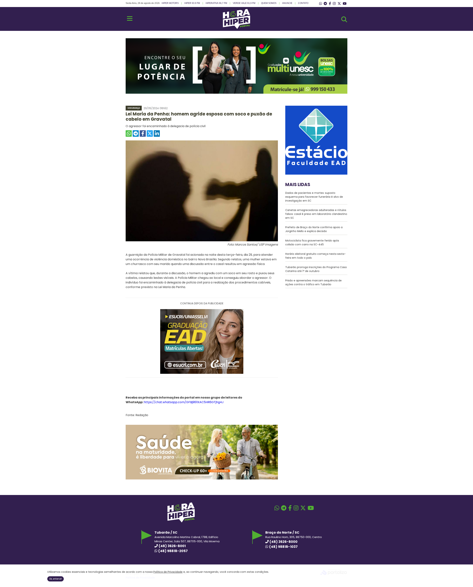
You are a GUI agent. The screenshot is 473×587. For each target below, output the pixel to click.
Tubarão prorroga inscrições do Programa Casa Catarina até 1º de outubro (316, 269)
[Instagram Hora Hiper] (334, 4)
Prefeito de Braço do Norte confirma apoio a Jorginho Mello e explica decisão (314, 229)
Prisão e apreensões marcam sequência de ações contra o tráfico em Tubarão (313, 282)
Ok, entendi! (55, 578)
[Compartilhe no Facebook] (143, 133)
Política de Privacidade (168, 572)
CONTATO (303, 3)
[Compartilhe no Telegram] (136, 133)
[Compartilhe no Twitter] (150, 133)
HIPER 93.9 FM (192, 3)
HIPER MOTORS (170, 3)
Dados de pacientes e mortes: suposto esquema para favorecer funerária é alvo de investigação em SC (314, 197)
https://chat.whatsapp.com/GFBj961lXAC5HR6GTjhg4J (184, 402)
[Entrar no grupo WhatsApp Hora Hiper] (320, 4)
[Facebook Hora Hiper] (330, 4)
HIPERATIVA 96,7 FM (216, 3)
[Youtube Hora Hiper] (344, 4)
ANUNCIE (287, 3)
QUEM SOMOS (268, 3)
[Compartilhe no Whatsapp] (129, 133)
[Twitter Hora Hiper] (339, 4)
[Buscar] (344, 19)
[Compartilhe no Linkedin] (157, 133)
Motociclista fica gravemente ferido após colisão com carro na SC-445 (312, 242)
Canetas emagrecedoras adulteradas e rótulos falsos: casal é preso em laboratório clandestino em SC (316, 214)
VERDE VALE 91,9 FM (244, 3)
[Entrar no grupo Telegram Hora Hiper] (325, 4)
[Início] (236, 28)
